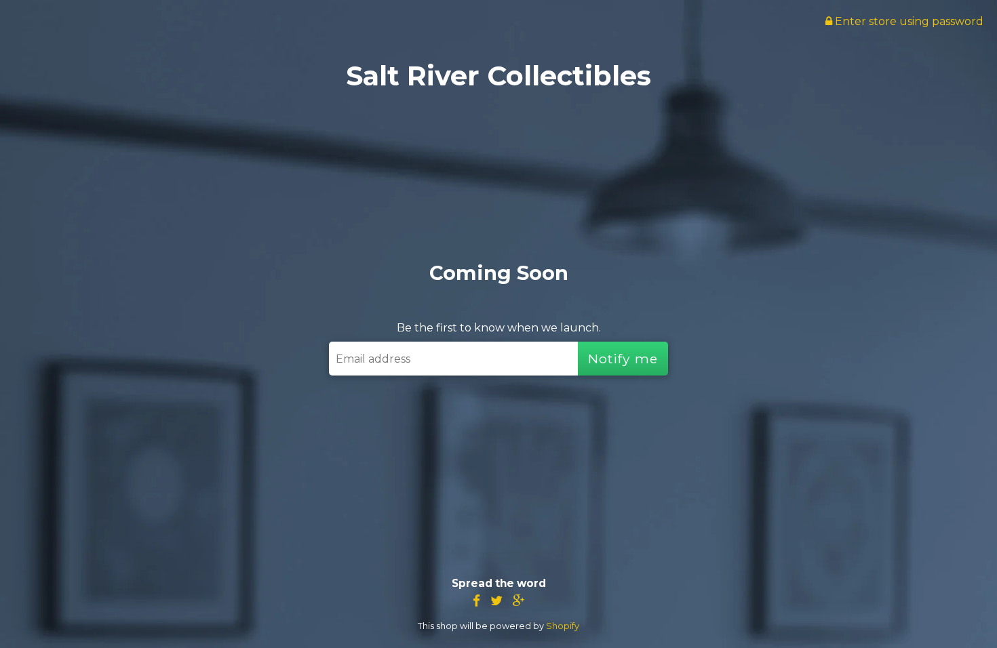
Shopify (562, 626)
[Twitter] (496, 601)
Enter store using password (907, 21)
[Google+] (518, 601)
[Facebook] (476, 601)
